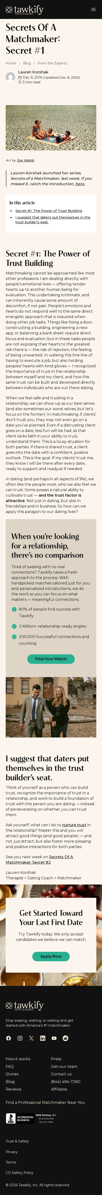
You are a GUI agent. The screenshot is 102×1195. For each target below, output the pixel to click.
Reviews (13, 1089)
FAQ (10, 1066)
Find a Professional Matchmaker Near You (45, 1102)
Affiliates (59, 1089)
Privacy (12, 1152)
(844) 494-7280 (65, 1081)
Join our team (64, 1066)
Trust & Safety (17, 1141)
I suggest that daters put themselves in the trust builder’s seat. (52, 219)
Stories (12, 1074)
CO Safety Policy (19, 1173)
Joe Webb (25, 160)
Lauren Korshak (33, 72)
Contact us (61, 1074)
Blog (10, 1081)
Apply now (51, 956)
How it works (18, 1059)
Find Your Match (51, 659)
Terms (11, 1162)
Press (56, 1059)
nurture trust (74, 825)
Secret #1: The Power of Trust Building (48, 211)
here (79, 184)
